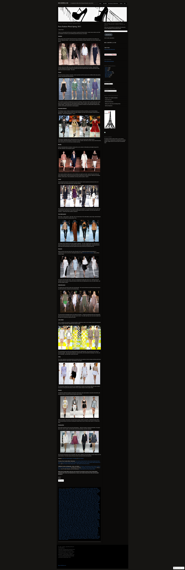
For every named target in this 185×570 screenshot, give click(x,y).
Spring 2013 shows (88, 531)
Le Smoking (81, 507)
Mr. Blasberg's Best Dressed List (68, 515)
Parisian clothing (85, 519)
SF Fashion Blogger (75, 527)
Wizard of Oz (81, 538)
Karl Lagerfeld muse (82, 506)
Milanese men (70, 513)
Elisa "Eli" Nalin (96, 495)
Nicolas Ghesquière (64, 516)
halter (95, 501)
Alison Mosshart (68, 489)
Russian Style (94, 524)
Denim (93, 494)
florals (66, 500)
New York (86, 515)
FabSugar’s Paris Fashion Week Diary (89, 467)
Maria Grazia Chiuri (65, 511)
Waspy (60, 538)
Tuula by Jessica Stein (73, 536)
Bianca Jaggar (88, 490)
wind (74, 538)
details (68, 495)
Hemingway (87, 502)
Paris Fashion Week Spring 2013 (69, 26)
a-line (88, 488)
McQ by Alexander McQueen (77, 511)
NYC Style (95, 516)
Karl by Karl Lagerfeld (69, 506)
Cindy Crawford (77, 493)
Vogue (86, 537)
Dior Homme (80, 495)
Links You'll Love (108, 71)
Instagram (92, 503)
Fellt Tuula (81, 499)
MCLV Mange (107, 74)
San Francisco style (85, 526)
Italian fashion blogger (67, 504)
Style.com (64, 458)
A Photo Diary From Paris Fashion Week (87, 468)
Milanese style (75, 513)
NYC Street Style (90, 516)
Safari (64, 525)
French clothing (75, 500)
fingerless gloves (61, 500)
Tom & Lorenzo (81, 458)
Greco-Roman (91, 501)
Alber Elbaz (96, 488)
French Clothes (69, 500)
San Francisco (83, 525)
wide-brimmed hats (70, 538)
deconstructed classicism (87, 494)
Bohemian (94, 490)
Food (106, 70)
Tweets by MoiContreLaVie (109, 49)
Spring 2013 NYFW (80, 530)
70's (80, 488)
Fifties (93, 499)
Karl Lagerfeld (76, 506)
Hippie (68, 503)
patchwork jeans (85, 520)
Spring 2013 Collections (84, 528)
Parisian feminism (65, 520)
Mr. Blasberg (61, 515)
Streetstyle (96, 532)
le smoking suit (86, 507)
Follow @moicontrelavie (109, 61)
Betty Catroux (83, 490)
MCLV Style (107, 75)
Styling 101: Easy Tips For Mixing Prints (112, 103)
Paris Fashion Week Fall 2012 (81, 461)
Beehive (72, 490)
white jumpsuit (63, 538)
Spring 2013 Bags (69, 528)
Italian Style (84, 504)
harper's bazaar (73, 502)
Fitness (106, 69)
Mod (98, 513)
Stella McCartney (73, 532)
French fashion (94, 500)
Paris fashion (85, 518)
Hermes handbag (64, 503)
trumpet (64, 536)
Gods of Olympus (86, 501)
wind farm (76, 538)
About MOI (105, 3)
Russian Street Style (87, 524)
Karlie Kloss (88, 506)
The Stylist (74, 458)
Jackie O (93, 504)
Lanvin (78, 507)
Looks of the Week (108, 72)
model (68, 514)
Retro (60, 524)
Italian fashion (61, 504)
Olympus (82, 517)
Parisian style (70, 520)
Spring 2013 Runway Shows (79, 531)
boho (61, 491)
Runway (77, 524)
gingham (75, 501)
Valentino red (64, 537)
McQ (71, 511)
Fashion (71, 488)
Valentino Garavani (91, 536)
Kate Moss (60, 507)
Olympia (70, 517)
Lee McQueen (96, 507)
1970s (76, 488)
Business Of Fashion (96, 491)
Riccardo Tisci (68, 524)
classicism (91, 493)
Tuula (68, 536)
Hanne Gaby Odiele (64, 502)
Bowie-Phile (77, 491)
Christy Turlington (66, 493)
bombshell (70, 491)
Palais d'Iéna (94, 517)
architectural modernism (80, 489)
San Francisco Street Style (77, 526)
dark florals (76, 494)
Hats (79, 502)
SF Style (86, 527)
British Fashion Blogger (88, 491)
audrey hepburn (91, 489)
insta (90, 503)
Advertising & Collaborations (113, 3)
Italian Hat (73, 504)
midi (89, 511)
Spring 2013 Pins (95, 530)
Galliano (67, 501)
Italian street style (79, 504)
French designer (88, 500)
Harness (69, 502)
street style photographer (89, 532)
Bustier (60, 492)
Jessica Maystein (75, 505)
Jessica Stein (81, 505)
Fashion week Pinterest (66, 499)
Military (83, 513)
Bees (79, 490)
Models (92, 514)
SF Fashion (70, 527)
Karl (65, 506)
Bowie (74, 491)
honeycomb (76, 503)
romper (72, 524)
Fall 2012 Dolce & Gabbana (88, 252)
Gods (82, 501)
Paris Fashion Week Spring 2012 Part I (79, 462)
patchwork (74, 520)
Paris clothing (75, 518)
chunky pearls (72, 493)
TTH (66, 536)
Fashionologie (69, 458)
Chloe (97, 492)
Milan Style (94, 512)
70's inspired (83, 488)
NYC (74, 516)
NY (72, 516)
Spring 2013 (63, 528)
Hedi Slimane (82, 502)
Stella (69, 532)
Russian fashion (81, 524)
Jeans (71, 505)
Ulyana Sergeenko (81, 536)
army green (86, 489)
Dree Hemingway (88, 495)
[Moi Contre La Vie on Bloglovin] (109, 128)
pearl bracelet (91, 520)
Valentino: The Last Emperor (71, 537)
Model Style (89, 514)
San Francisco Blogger (90, 525)
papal (67, 518)
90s (86, 488)
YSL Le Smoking (92, 538)
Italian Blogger (97, 503)
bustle (63, 492)
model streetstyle (84, 514)
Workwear (85, 538)
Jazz (62, 505)
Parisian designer (91, 519)
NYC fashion (77, 516)
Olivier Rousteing (65, 517)
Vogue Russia (95, 537)
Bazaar (70, 490)
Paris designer (80, 518)
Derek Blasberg (63, 495)
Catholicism (75, 492)
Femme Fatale (88, 499)
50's (78, 488)
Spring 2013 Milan (89, 529)
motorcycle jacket (97, 514)
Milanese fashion (64, 513)
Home (100, 3)
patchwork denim (79, 520)
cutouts (69, 494)
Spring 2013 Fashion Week (93, 528)
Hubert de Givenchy (81, 503)
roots (74, 524)
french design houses (82, 500)
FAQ (124, 3)
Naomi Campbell (77, 515)
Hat (77, 502)
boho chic (64, 491)
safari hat (67, 525)
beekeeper (76, 490)
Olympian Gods (74, 517)
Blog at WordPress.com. (62, 565)
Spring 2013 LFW (70, 529)
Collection (60, 494)
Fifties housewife (97, 499)
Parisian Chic (74, 519)
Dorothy (84, 495)
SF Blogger (65, 527)
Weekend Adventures (109, 101)
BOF (91, 490)
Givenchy (78, 501)
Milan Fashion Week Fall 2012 (80, 512)
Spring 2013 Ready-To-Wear (63, 531)
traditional (60, 536)
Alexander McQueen (62, 489)
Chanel (89, 492)
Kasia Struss (97, 506)
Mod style (65, 514)
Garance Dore (71, 501)
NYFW (98, 516)
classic (88, 493)
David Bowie (81, 494)
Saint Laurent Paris (77, 525)
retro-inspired (63, 524)
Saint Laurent (71, 525)
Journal (95, 505)
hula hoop (87, 503)
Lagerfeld (74, 507)
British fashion (82, 491)
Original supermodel (88, 517)
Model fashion (72, 514)
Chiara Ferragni (93, 492)
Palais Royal (63, 518)
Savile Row (96, 526)
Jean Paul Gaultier (67, 505)
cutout (66, 494)
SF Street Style (81, 527)
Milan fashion (65, 512)
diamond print (72, 495)
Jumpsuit (62, 506)
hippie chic (71, 503)
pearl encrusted (96, 520)
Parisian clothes (79, 519)
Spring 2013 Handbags (63, 529)
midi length (92, 511)
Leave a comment (65, 539)
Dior (77, 495)
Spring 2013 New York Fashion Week (70, 530)
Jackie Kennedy (89, 504)
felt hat (85, 499)
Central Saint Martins (84, 492)
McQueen (84, 511)
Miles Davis (80, 513)
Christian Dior (61, 493)
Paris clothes (70, 518)
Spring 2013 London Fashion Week (79, 529)
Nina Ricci (69, 516)
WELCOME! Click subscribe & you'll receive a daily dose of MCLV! (114, 24)
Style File (107, 76)
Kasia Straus (92, 506)
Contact (121, 3)
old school (60, 517)
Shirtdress (89, 527)
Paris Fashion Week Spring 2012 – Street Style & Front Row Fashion (76, 463)
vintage (78, 537)
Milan (62, 512)
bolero (67, 491)
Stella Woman (78, 532)
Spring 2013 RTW (72, 531)
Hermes (94, 502)
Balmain (67, 490)
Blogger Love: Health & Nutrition (111, 97)
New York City (91, 515)
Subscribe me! (108, 34)
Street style (83, 532)
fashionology (77, 499)
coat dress (95, 493)
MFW (87, 511)
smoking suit (94, 527)
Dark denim (72, 494)
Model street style (78, 514)
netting (83, 515)
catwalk (79, 492)
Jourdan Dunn (91, 505)
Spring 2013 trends (64, 532)
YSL (88, 538)
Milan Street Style (89, 512)
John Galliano (86, 505)
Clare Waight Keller (83, 493)
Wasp (99, 537)
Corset (64, 494)
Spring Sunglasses (108, 105)
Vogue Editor (90, 537)
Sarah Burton (91, 526)
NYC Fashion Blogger (83, 516)
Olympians (79, 517)
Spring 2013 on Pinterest (88, 530)
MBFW (69, 511)
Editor (93, 495)
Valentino (85, 536)
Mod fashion (61, 514)
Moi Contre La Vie (63, 3)
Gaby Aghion (63, 501)
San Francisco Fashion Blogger (67, 526)
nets (81, 515)
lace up (71, 507)
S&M (62, 525)
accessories (91, 488)
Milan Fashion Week (71, 512)
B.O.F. (95, 489)
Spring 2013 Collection (76, 528)
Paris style (70, 519)
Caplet (65, 492)
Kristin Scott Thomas (66, 507)
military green (87, 513)
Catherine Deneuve (70, 492)
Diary (75, 495)
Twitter (107, 47)
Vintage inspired (82, 537)
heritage (90, 502)
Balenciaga (63, 490)
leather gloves (91, 507)
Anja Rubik (73, 489)
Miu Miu (90, 513)
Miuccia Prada (94, 513)
